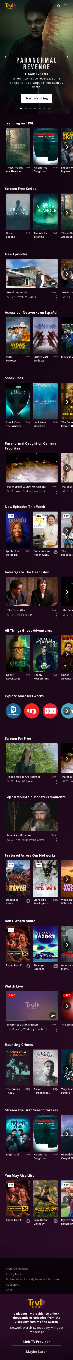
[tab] (21, 108)
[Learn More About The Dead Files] (56, 615)
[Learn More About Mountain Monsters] (56, 840)
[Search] (57, 6)
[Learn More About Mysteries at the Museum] (56, 1029)
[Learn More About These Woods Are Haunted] (56, 781)
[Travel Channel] (10, 6)
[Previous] (6, 57)
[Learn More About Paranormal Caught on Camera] (56, 491)
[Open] (65, 6)
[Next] (67, 57)
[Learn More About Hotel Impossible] (56, 297)
